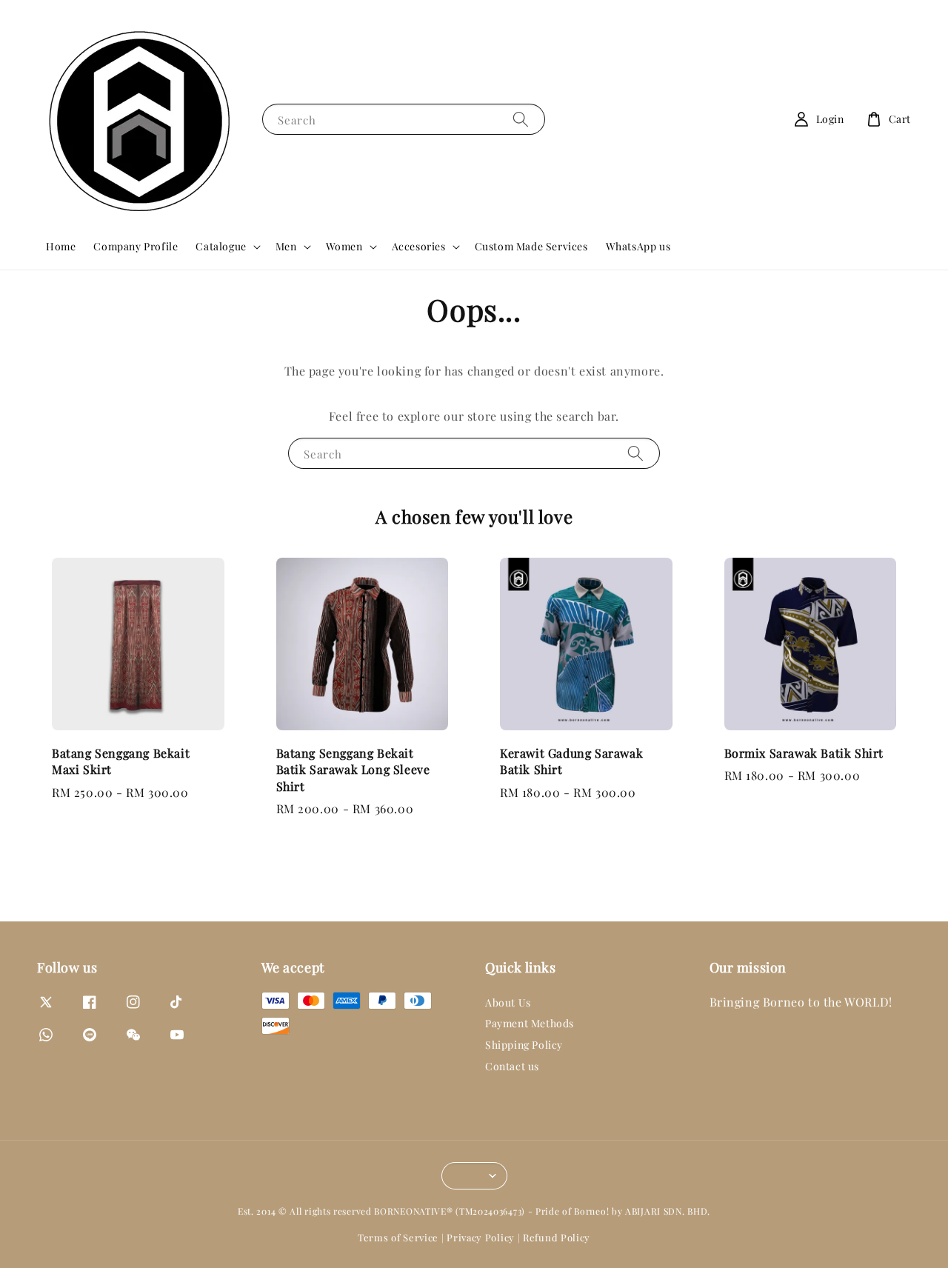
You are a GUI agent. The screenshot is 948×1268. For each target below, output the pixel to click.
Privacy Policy (481, 1237)
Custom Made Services (531, 246)
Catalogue (221, 246)
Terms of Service (398, 1237)
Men (286, 246)
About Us (508, 1003)
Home (61, 246)
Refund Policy (556, 1237)
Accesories (419, 246)
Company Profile (135, 246)
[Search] (520, 118)
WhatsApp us (638, 246)
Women (344, 246)
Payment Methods (529, 1023)
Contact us (512, 1066)
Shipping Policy (524, 1045)
